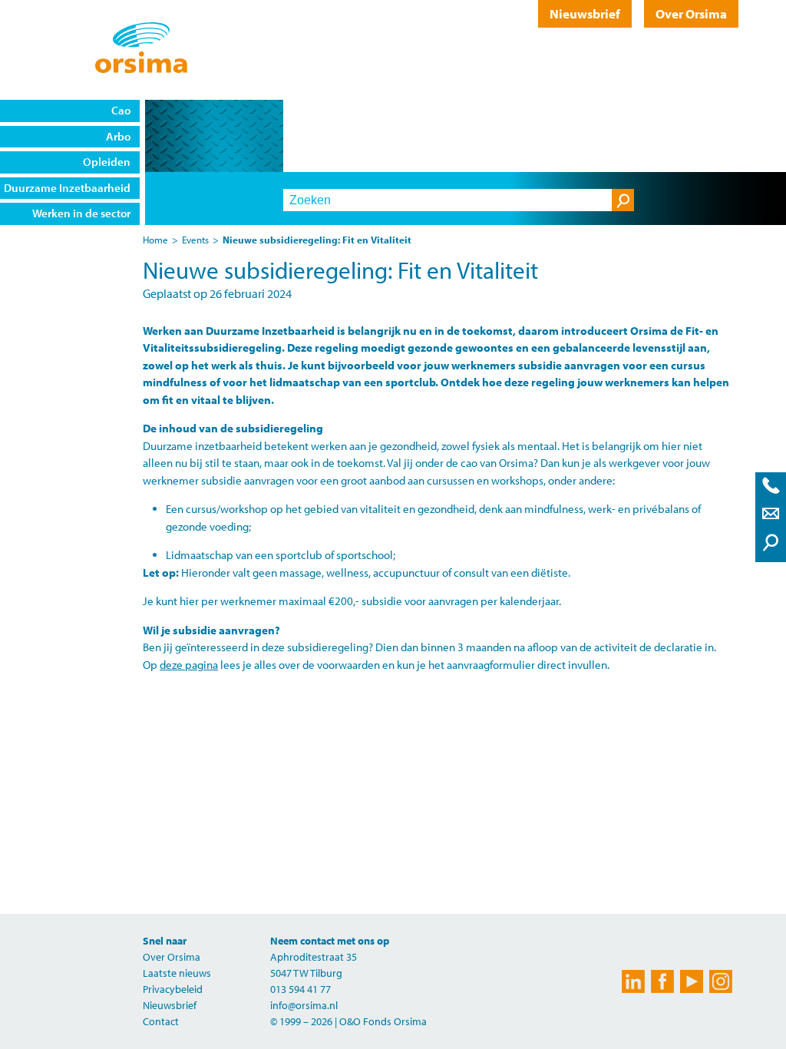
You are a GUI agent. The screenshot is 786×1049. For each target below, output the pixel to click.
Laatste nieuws (177, 973)
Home (155, 239)
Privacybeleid (173, 989)
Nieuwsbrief (585, 13)
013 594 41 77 (300, 989)
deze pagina (189, 664)
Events (195, 239)
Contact (161, 1021)
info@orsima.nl (304, 1005)
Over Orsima (691, 13)
